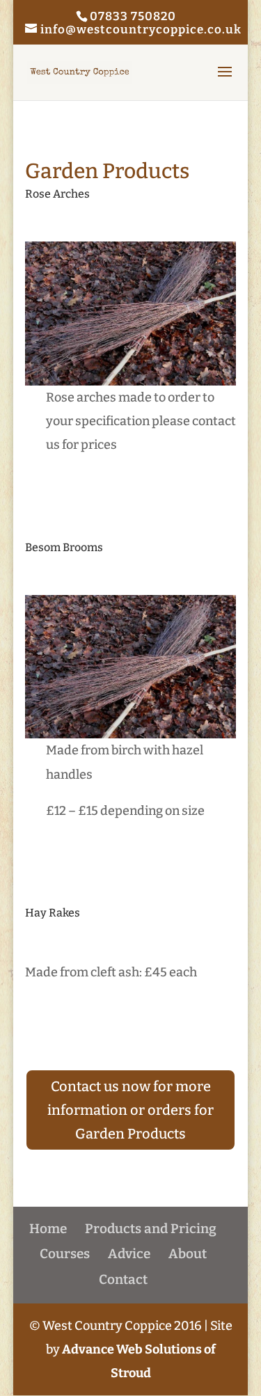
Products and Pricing (150, 1229)
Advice (129, 1254)
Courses (65, 1254)
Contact (123, 1279)
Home (48, 1229)
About (187, 1254)
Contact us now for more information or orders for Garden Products (130, 1110)
